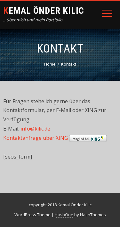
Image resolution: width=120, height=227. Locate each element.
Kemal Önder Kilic (43, 10)
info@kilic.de (35, 128)
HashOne (64, 214)
